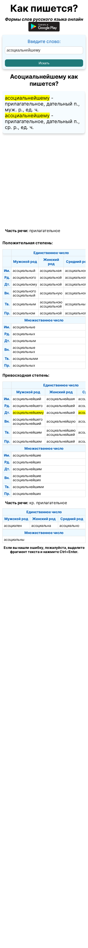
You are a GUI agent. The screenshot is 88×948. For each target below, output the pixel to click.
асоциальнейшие (27, 455)
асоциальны (14, 539)
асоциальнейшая (60, 399)
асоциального (24, 277)
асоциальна (41, 525)
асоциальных (24, 334)
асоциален (13, 525)
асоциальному (25, 284)
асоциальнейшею (61, 430)
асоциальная (51, 270)
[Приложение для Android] (44, 29)
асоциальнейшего (28, 406)
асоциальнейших (27, 462)
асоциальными (25, 358)
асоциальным (24, 304)
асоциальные (24, 327)
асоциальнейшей (60, 406)
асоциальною (51, 302)
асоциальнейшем (27, 441)
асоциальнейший (27, 399)
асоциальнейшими (28, 487)
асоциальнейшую (61, 421)
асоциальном (24, 313)
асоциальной (51, 277)
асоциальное (76, 270)
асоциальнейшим (27, 432)
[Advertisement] (44, 181)
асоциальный (24, 270)
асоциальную (51, 293)
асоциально (69, 525)
